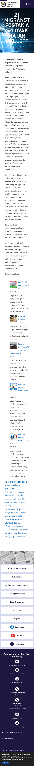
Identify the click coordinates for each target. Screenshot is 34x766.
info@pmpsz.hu (17, 682)
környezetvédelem (11, 513)
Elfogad (6, 763)
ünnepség (7, 540)
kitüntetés (7, 509)
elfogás (8, 496)
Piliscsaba (17, 523)
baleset (9, 481)
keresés (24, 505)
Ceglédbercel (10, 492)
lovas (8, 519)
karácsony (8, 506)
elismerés (17, 495)
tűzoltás (17, 533)
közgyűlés (19, 516)
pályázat (9, 526)
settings (21, 759)
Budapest (16, 485)
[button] (29, 4)
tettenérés (7, 530)
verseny (24, 533)
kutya (13, 509)
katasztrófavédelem (17, 505)
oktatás (9, 522)
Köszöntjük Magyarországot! (23, 285)
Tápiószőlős (23, 530)
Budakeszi (8, 485)
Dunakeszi (21, 492)
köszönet (22, 513)
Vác (6, 536)
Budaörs (9, 488)
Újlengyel (12, 536)
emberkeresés (8, 502)
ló (13, 519)
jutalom (23, 502)
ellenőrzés (7, 499)
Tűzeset (10, 533)
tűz (6, 533)
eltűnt (23, 499)
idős (19, 502)
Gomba (15, 502)
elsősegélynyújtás (16, 499)
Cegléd (17, 489)
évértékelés (21, 536)
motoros (18, 519)
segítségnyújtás (18, 526)
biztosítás (20, 481)
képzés (20, 509)
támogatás (14, 530)
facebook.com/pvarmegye (17, 727)
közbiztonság (10, 516)
